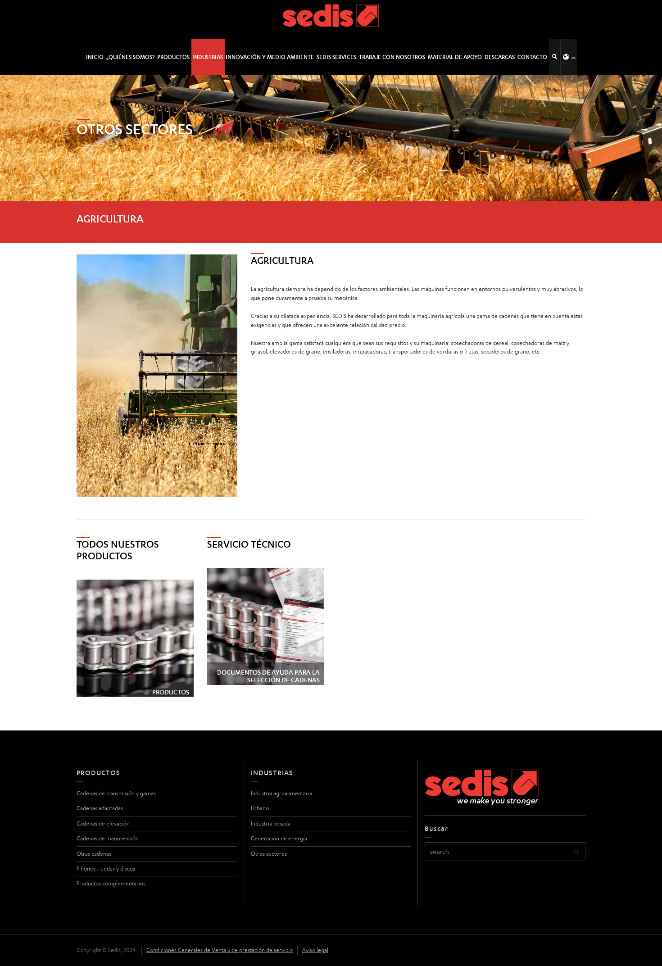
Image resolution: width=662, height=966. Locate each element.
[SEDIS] (331, 19)
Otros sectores (269, 853)
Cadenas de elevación (103, 823)
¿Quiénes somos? (130, 57)
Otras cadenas (94, 853)
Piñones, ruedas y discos (106, 868)
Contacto (532, 57)
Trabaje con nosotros (392, 57)
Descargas (500, 57)
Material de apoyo (455, 57)
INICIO (95, 57)
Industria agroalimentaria (281, 793)
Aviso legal (315, 950)
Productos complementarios (111, 883)
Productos (173, 57)
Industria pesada (270, 823)
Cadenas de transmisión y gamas (116, 793)
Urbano (260, 808)
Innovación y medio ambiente (270, 57)
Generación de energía (279, 838)
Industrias (207, 57)
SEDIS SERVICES (336, 57)
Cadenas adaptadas (100, 808)
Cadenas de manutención (108, 838)
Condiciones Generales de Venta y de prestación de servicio (219, 950)
